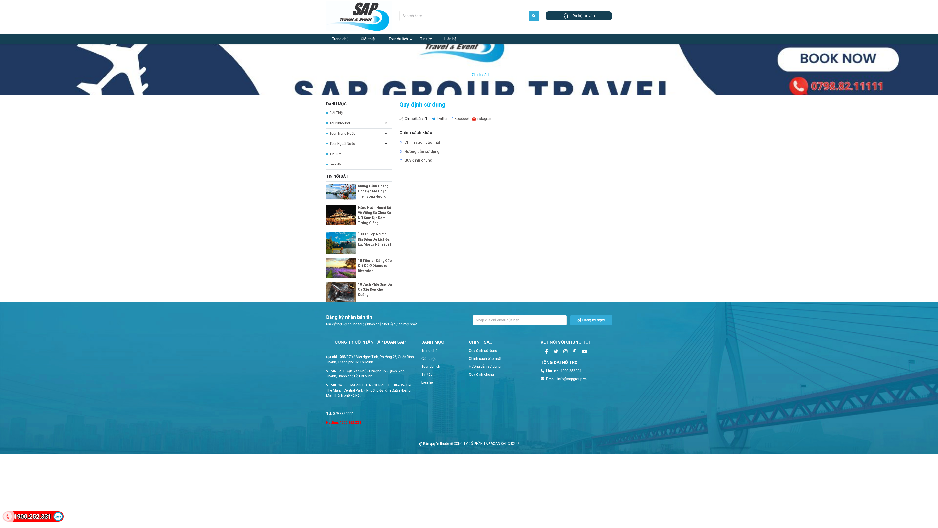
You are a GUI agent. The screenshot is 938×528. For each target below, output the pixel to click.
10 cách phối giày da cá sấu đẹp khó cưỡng (375, 289)
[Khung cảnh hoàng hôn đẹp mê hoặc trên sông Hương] (341, 192)
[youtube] (584, 351)
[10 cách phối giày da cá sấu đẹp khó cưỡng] (341, 292)
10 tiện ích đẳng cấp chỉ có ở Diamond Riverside (375, 266)
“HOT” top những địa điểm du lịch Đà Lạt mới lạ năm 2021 (374, 239)
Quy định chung (418, 160)
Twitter (442, 119)
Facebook (462, 119)
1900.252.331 (564, 371)
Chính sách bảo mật (422, 142)
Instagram (484, 119)
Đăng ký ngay (593, 320)
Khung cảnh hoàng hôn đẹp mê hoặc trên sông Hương (373, 191)
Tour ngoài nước (342, 144)
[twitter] (555, 351)
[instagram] (565, 351)
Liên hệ (450, 39)
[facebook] (546, 351)
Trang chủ (340, 39)
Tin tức (426, 39)
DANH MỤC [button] (432, 342)
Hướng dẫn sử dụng (422, 151)
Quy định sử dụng (483, 350)
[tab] (441, 342)
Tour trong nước (342, 133)
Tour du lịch (398, 39)
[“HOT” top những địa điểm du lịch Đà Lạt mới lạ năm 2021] (341, 243)
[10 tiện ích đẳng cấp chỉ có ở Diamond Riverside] (341, 268)
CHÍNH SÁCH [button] (482, 342)
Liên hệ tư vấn (581, 15)
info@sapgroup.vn (566, 379)
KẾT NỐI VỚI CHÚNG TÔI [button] (565, 342)
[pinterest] (574, 351)
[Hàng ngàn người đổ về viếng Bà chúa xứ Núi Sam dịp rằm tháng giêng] (341, 215)
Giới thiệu (368, 39)
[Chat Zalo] (58, 516)
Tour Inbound (340, 123)
